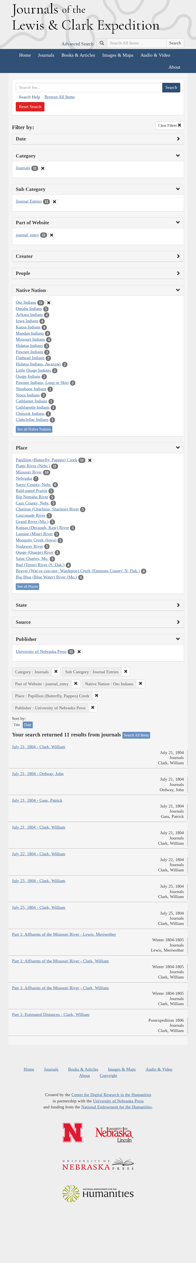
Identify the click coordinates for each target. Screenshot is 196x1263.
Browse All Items (59, 96)
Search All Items (136, 735)
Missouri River (29, 472)
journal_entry (27, 234)
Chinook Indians (30, 413)
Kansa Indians (28, 327)
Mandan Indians (30, 333)
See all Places (27, 586)
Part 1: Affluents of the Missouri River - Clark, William (60, 961)
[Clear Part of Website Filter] (51, 235)
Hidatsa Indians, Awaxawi (38, 364)
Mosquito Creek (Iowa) (36, 540)
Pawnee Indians (29, 351)
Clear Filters (168, 125)
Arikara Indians (29, 314)
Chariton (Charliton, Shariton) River (47, 509)
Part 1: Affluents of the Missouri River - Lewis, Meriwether (64, 934)
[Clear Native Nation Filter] (48, 302)
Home (25, 55)
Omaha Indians (29, 308)
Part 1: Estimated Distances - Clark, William (50, 1014)
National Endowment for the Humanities (116, 1107)
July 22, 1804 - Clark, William (38, 853)
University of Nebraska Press (41, 651)
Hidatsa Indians (29, 345)
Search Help (29, 97)
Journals (46, 55)
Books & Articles (78, 55)
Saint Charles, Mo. (32, 558)
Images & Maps (117, 55)
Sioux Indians (28, 395)
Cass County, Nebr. (32, 503)
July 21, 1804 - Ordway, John (38, 773)
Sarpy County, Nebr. (33, 484)
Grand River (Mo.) (32, 521)
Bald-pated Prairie (31, 490)
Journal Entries (29, 201)
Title (16, 725)
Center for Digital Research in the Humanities (111, 1094)
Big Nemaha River (32, 496)
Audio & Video (155, 55)
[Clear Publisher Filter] (79, 651)
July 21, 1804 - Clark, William (38, 746)
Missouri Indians (30, 339)
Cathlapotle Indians (32, 407)
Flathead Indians (30, 357)
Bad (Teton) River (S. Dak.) (40, 564)
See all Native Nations (34, 429)
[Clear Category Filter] (42, 168)
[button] (55, 672)
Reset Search (30, 106)
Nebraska (24, 478)
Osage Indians (28, 376)
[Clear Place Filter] (90, 460)
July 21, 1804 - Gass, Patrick (37, 800)
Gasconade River (30, 515)
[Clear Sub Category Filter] (54, 201)
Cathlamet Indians (31, 401)
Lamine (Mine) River (34, 533)
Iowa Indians (27, 320)
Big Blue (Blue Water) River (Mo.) (46, 577)
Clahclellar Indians (32, 419)
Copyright (108, 1075)
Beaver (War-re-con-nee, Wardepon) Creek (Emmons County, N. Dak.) (78, 570)
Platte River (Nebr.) (33, 465)
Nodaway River (29, 546)
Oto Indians (26, 302)
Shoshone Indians (31, 388)
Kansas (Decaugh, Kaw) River (42, 527)
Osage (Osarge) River (35, 552)
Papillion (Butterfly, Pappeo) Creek (46, 459)
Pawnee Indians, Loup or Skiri (42, 382)
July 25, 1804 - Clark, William (38, 880)
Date (27, 725)
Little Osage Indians (33, 370)
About (174, 67)
